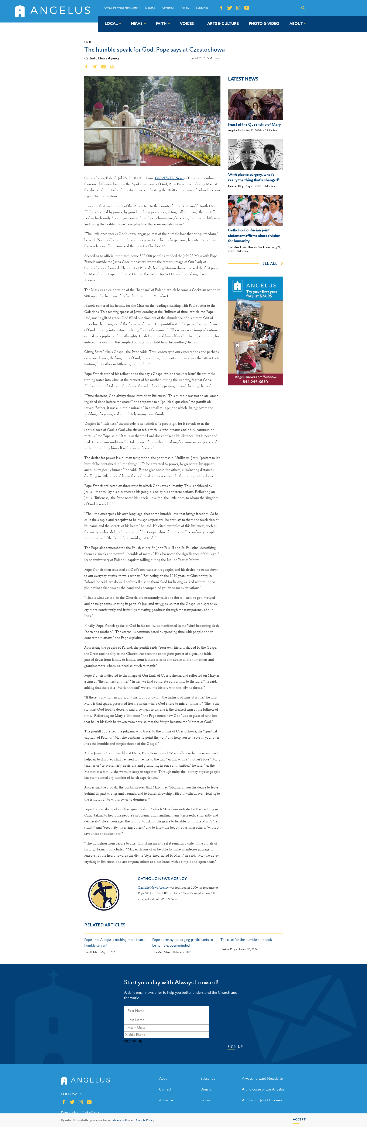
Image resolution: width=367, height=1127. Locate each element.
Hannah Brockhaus (259, 247)
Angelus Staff (235, 130)
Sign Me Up (133, 1041)
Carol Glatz (91, 952)
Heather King (235, 186)
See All (270, 263)
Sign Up (235, 1047)
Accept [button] (299, 1119)
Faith (88, 42)
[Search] (303, 7)
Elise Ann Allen (161, 952)
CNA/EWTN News (169, 178)
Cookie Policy (90, 1112)
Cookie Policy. (145, 1120)
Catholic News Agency (102, 58)
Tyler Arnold (235, 247)
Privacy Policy (121, 1120)
